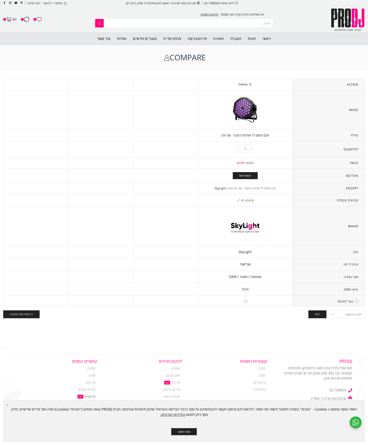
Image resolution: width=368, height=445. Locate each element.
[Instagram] (10, 3)
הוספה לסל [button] (245, 175)
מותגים (91, 368)
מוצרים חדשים (145, 38)
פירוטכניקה (197, 38)
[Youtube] (15, 3)
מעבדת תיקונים (86, 389)
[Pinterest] (21, 3)
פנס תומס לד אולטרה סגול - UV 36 (245, 135)
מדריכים (175, 382)
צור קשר (104, 38)
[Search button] (99, 23)
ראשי (266, 38)
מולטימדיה (172, 38)
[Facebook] (4, 3)
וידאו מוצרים (173, 375)
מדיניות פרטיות (171, 389)
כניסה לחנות (123, 14)
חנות (252, 38)
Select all (346, 301)
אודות (121, 38)
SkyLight (220, 188)
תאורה (218, 38)
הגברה (236, 38)
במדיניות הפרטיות (173, 414)
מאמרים (175, 368)
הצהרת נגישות (172, 396)
